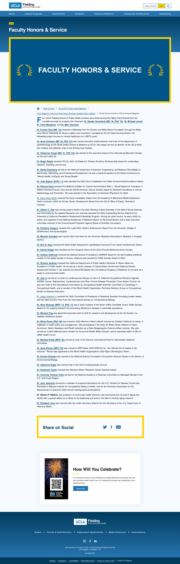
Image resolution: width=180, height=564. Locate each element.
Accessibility (73, 561)
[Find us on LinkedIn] (95, 541)
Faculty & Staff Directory (59, 532)
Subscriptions (138, 532)
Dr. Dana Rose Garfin (47, 197)
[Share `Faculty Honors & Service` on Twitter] (105, 427)
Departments (59, 14)
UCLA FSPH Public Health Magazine (72, 108)
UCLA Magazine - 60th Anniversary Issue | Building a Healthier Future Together (66, 113)
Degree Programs (33, 14)
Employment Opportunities (90, 532)
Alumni (38, 532)
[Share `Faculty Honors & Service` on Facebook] (111, 427)
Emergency (62, 561)
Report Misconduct (88, 561)
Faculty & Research (104, 14)
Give (161, 6)
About (12, 14)
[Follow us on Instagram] (84, 541)
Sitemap (52, 561)
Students (79, 14)
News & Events (150, 6)
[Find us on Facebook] (90, 541)
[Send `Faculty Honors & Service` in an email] (118, 427)
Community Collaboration (136, 14)
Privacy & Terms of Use (105, 561)
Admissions (165, 14)
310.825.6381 (90, 553)
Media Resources (117, 532)
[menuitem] (12, 14)
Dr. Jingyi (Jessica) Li (47, 296)
